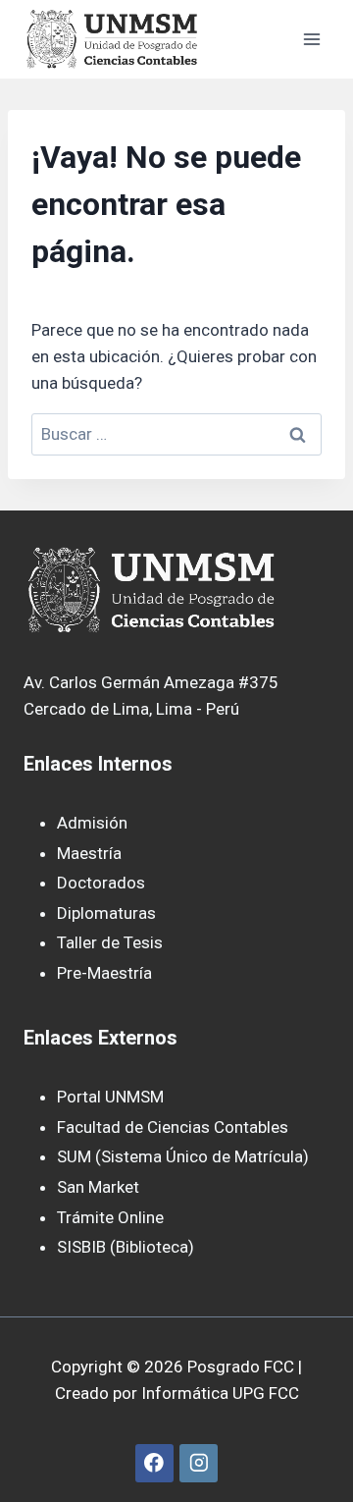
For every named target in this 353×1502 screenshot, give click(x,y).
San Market (98, 1187)
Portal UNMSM (110, 1096)
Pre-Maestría (104, 973)
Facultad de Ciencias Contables (172, 1127)
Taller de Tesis (110, 942)
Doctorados (101, 882)
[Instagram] (198, 1463)
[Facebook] (154, 1463)
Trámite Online (110, 1217)
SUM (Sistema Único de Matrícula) (183, 1156)
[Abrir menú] (311, 39)
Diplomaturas (106, 913)
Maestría (89, 853)
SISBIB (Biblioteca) (125, 1247)
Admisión (92, 822)
